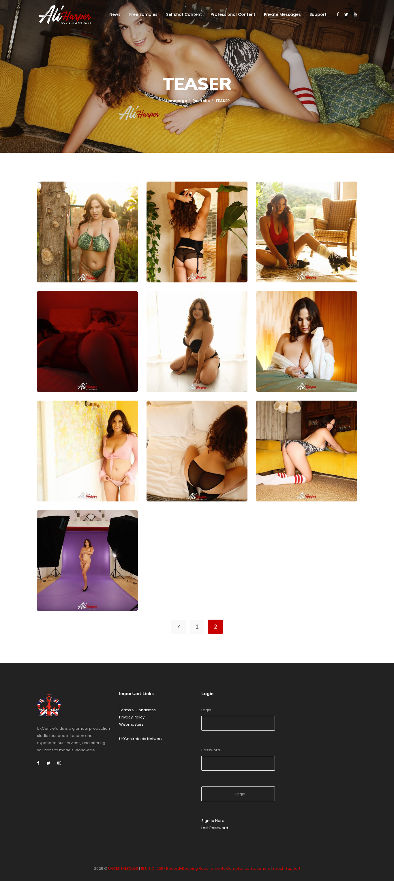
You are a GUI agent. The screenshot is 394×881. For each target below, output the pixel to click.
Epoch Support (286, 868)
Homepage (175, 100)
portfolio (201, 100)
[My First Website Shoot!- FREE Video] (54, 527)
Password (210, 750)
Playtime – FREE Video (296, 480)
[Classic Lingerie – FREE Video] (163, 198)
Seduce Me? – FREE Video (190, 480)
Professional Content (233, 14)
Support (318, 14)
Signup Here (212, 820)
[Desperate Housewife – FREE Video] (54, 417)
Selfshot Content (184, 14)
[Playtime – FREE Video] (273, 417)
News (115, 14)
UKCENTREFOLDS (123, 868)
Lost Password (214, 828)
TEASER (55, 269)
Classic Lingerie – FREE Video (195, 261)
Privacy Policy (132, 717)
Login (206, 710)
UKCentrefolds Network (141, 739)
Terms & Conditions (137, 710)
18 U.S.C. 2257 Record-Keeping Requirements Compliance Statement (205, 868)
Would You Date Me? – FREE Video (311, 370)
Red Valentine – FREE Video (83, 370)
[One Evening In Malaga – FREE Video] (54, 198)
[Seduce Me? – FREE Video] (163, 417)
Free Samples (143, 14)
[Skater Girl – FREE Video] (273, 198)
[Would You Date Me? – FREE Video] (273, 308)
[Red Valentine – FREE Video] (54, 308)
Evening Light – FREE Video (192, 370)
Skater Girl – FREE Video (299, 261)
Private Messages (282, 14)
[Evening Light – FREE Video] (163, 308)
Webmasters (131, 724)
